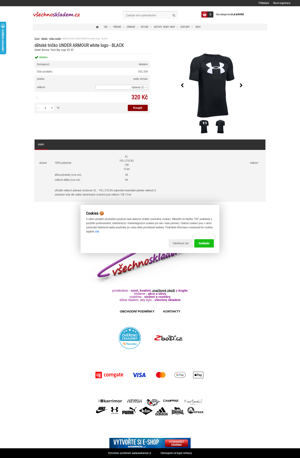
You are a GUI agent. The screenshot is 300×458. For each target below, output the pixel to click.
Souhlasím (204, 243)
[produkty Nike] (102, 408)
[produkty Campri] (171, 400)
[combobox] (122, 87)
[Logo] (57, 15)
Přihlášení (264, 3)
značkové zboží (163, 290)
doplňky (185, 27)
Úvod (37, 38)
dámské (131, 27)
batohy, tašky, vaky (164, 27)
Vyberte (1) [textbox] (138, 87)
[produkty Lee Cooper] (146, 408)
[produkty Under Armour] (114, 408)
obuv (198, 27)
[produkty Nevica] (134, 400)
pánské (117, 27)
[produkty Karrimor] (110, 400)
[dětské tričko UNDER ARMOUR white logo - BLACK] (212, 85)
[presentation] (182, 85)
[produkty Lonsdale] (178, 408)
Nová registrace (281, 3)
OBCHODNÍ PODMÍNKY (137, 311)
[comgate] (150, 375)
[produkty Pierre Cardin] (193, 400)
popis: (41, 144)
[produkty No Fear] (153, 402)
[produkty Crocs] (195, 408)
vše (106, 27)
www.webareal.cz (141, 453)
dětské (144, 27)
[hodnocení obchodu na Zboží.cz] (168, 338)
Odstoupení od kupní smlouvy (176, 453)
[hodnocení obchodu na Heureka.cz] (130, 337)
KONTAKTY (171, 311)
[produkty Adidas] (161, 408)
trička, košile (55, 38)
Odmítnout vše (181, 243)
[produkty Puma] (129, 408)
